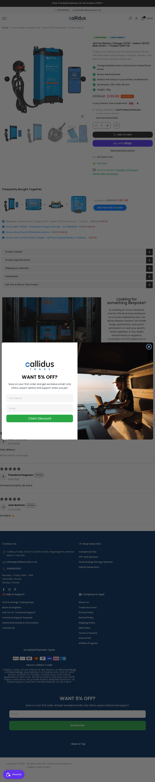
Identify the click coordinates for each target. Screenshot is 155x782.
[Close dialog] (149, 346)
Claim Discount (39, 418)
